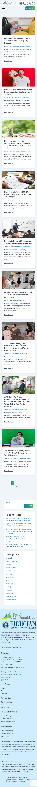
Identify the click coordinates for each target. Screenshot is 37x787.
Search (8, 502)
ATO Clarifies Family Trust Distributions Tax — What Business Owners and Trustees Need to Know (17, 347)
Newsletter (9, 584)
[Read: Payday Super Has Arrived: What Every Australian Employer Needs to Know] (18, 77)
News (7, 580)
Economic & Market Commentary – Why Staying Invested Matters (18, 242)
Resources (9, 590)
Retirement (9, 593)
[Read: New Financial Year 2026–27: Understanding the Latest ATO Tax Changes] (18, 180)
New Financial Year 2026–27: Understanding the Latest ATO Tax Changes (17, 194)
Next (18, 486)
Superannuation (11, 596)
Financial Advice (18, 151)
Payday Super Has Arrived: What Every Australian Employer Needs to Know (18, 92)
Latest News (26, 46)
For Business (6, 726)
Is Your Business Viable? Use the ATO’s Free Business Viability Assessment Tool (18, 294)
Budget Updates (11, 561)
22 (24, 483)
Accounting (18, 46)
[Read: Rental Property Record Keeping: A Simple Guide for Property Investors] (18, 26)
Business (8, 564)
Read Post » (8, 61)
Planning (8, 587)
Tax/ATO (8, 603)
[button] (3, 8)
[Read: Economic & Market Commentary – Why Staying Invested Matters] (18, 229)
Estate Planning (11, 568)
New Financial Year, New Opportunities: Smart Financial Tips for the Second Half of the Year (17, 144)
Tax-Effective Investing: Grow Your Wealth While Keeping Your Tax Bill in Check (17, 453)
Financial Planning (9, 712)
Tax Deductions (11, 600)
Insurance (9, 574)
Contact (5, 653)
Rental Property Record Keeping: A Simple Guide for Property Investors (18, 40)
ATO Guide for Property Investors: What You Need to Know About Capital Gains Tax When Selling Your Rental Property (17, 402)
